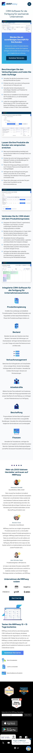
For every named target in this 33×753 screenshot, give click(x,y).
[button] (21, 742)
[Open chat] (28, 748)
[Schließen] (31, 739)
